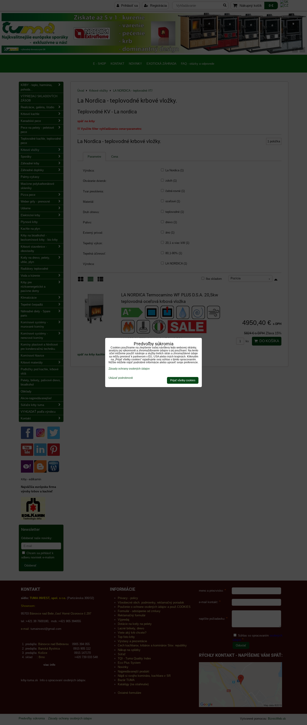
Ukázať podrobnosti (121, 378)
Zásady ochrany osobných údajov (129, 368)
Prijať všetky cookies (182, 380)
